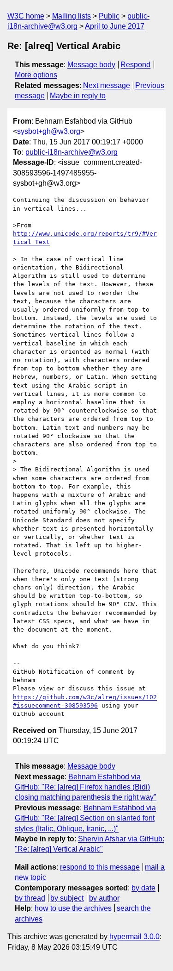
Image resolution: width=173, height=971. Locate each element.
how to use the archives (73, 908)
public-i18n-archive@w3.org (71, 152)
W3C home (25, 16)
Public (109, 16)
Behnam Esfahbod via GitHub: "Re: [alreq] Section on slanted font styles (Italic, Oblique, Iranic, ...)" (85, 818)
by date (143, 888)
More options (36, 75)
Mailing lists (71, 16)
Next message (106, 85)
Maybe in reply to (78, 96)
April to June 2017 (114, 26)
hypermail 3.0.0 (134, 936)
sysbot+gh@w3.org (48, 131)
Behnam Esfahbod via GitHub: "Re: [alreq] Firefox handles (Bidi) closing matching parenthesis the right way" (85, 787)
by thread (30, 898)
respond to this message (100, 867)
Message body (91, 65)
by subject (67, 898)
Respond (135, 65)
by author (104, 898)
